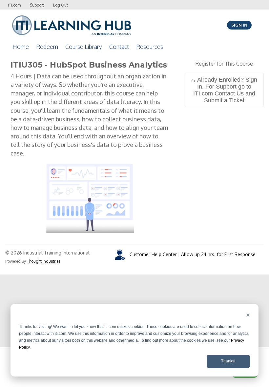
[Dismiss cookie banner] (248, 316)
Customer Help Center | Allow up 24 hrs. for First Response (193, 254)
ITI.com (14, 5)
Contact (119, 46)
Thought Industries (43, 261)
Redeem (47, 46)
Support (37, 5)
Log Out (60, 5)
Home (20, 46)
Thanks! (228, 361)
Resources (149, 46)
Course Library (83, 46)
